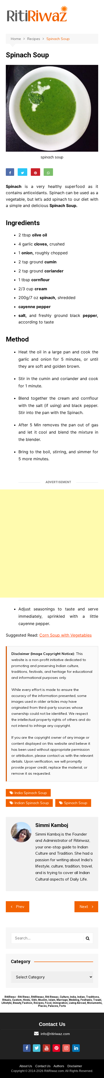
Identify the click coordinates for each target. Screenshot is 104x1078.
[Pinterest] (56, 1048)
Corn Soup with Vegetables (65, 635)
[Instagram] (66, 1048)
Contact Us (42, 1066)
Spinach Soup (75, 803)
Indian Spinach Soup (32, 803)
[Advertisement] (52, 543)
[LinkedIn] (76, 1048)
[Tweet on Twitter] (22, 172)
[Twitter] (36, 1048)
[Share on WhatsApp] (48, 172)
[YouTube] (46, 1048)
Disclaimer (74, 1066)
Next (84, 906)
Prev (20, 906)
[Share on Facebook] (10, 172)
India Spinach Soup (31, 793)
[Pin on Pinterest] (35, 172)
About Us (25, 1066)
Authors (59, 1066)
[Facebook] (27, 1048)
